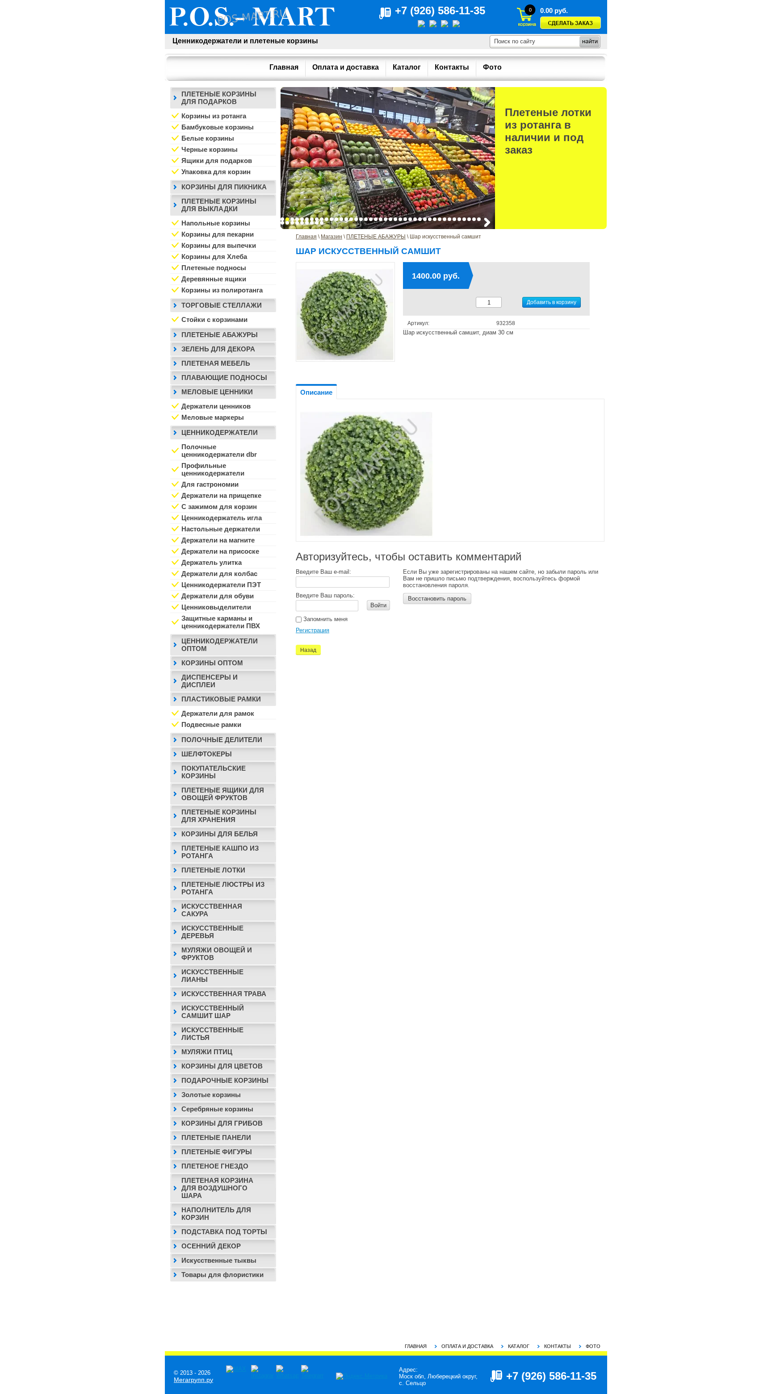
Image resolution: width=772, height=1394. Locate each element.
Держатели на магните (218, 540)
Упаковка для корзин (216, 171)
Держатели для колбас (219, 573)
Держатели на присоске (220, 551)
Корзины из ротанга (213, 116)
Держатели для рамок (217, 713)
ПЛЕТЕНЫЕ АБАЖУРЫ (376, 237)
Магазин (331, 237)
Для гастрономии (210, 484)
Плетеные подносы (213, 267)
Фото (593, 1346)
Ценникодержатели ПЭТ (221, 584)
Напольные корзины (215, 223)
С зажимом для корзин (219, 506)
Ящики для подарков (216, 160)
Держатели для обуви (217, 596)
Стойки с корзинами (214, 319)
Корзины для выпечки (218, 245)
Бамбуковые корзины (217, 127)
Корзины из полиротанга (222, 290)
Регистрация (312, 630)
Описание (316, 392)
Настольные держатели (220, 529)
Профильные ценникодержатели (212, 469)
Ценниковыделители (216, 607)
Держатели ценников (216, 406)
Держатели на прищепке (221, 495)
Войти (378, 605)
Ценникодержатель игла (221, 518)
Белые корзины (207, 138)
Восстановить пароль (437, 598)
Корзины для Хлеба (214, 256)
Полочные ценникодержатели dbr (219, 450)
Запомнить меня (325, 619)
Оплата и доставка (467, 1346)
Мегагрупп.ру (193, 1379)
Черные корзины (209, 149)
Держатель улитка (211, 562)
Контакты (557, 1346)
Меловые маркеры (212, 417)
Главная (306, 237)
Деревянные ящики (213, 279)
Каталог (518, 1346)
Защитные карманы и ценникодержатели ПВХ (220, 622)
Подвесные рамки (211, 724)
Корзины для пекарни (217, 234)
